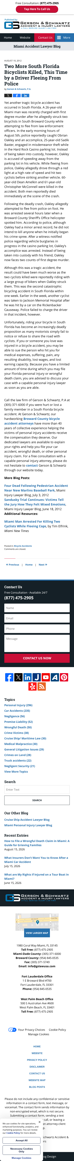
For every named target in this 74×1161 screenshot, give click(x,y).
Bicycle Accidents (23, 545)
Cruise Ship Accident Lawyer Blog (27, 820)
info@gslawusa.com (41, 966)
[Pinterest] (64, 677)
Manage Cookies (38, 1034)
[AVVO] (55, 677)
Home (8, 37)
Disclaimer (37, 1066)
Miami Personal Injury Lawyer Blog (28, 825)
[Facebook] (9, 677)
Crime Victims (16, 733)
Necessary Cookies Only (21, 1150)
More (66, 37)
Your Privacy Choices (31, 1030)
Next (43, 564)
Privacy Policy (37, 1060)
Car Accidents (17, 711)
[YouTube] (46, 677)
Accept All (22, 1140)
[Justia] (37, 677)
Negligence (14, 716)
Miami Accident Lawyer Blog (37, 24)
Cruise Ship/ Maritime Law (25, 738)
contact (32, 465)
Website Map (37, 1080)
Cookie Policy (57, 1030)
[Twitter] (18, 677)
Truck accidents (17, 760)
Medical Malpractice (20, 744)
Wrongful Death (18, 727)
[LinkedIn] (27, 677)
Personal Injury (18, 705)
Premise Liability (18, 722)
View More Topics (16, 771)
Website (25, 37)
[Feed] (42, 686)
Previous (12, 564)
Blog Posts (37, 1087)
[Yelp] (32, 686)
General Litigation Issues (24, 749)
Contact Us (45, 37)
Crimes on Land (17, 755)
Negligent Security (19, 766)
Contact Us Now (37, 658)
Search (37, 800)
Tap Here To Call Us (37, 9)
